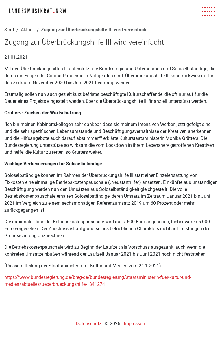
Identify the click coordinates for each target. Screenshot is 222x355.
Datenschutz (89, 323)
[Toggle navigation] (208, 11)
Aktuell (28, 29)
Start (9, 29)
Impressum (135, 323)
